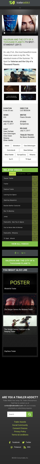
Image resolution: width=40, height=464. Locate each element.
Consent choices (20, 428)
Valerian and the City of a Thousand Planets (18, 40)
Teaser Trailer (8, 178)
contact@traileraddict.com (13, 406)
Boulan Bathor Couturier (12, 205)
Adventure (16, 146)
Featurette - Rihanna (11, 233)
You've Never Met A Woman (13, 227)
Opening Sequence (10, 200)
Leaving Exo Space (10, 194)
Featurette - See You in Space (14, 222)
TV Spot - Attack (9, 238)
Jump (5, 216)
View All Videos (20, 244)
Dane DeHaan (28, 150)
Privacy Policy (20, 431)
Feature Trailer (9, 189)
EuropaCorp (21, 155)
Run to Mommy (9, 211)
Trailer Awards (20, 422)
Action (7, 146)
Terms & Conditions (20, 435)
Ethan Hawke (9, 155)
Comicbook (11, 150)
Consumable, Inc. (22, 458)
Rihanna (32, 155)
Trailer (6, 184)
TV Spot (28, 159)
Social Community (20, 425)
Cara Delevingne (29, 146)
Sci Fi (11, 159)
